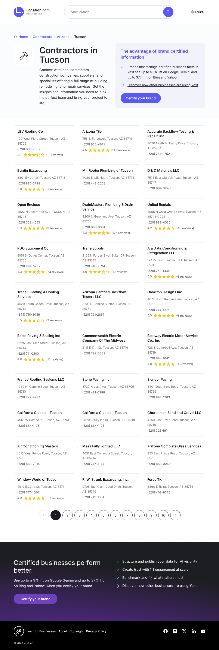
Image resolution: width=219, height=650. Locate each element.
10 (163, 515)
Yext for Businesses (41, 631)
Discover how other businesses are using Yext (162, 85)
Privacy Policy (96, 631)
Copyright (77, 631)
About (62, 631)
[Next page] (175, 515)
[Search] (168, 12)
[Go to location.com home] (32, 12)
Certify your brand (141, 98)
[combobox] (119, 12)
